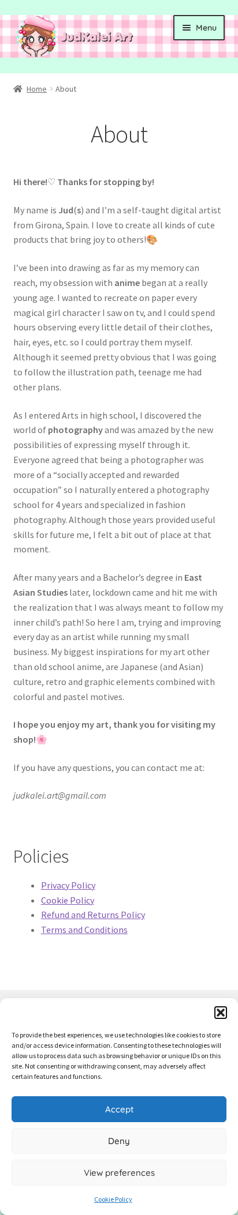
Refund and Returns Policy (93, 914)
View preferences (119, 1172)
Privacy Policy (68, 885)
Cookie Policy (113, 1199)
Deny (119, 1140)
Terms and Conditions (84, 929)
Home (37, 89)
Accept (119, 1109)
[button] (220, 1012)
